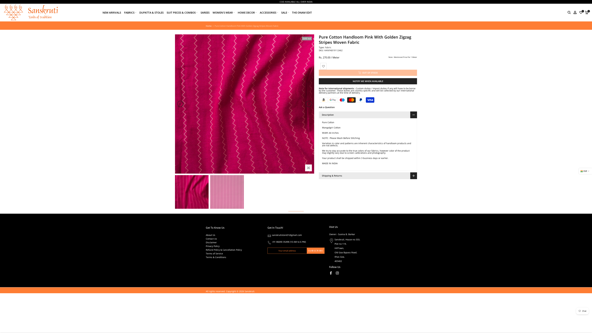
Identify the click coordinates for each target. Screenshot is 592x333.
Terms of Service (214, 253)
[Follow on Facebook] (331, 273)
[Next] (309, 104)
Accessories (268, 12)
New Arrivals (112, 12)
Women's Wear (223, 12)
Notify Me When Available (368, 81)
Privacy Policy (213, 246)
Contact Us (211, 238)
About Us (210, 235)
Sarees (205, 12)
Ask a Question (327, 107)
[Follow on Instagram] (337, 273)
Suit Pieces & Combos (181, 12)
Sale (284, 12)
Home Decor (246, 12)
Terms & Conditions (216, 257)
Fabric (328, 47)
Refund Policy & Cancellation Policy (224, 249)
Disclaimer (211, 242)
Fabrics (129, 12)
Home (209, 26)
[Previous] (180, 104)
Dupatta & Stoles (151, 12)
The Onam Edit (302, 12)
